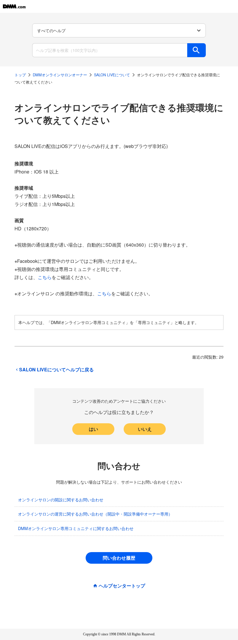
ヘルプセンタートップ (122, 585)
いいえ (145, 429)
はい (93, 429)
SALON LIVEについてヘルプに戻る (56, 369)
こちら (45, 277)
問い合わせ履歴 (119, 557)
